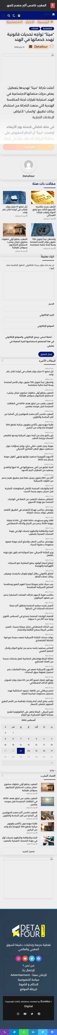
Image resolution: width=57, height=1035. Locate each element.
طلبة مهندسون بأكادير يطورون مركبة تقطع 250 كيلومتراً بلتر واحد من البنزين (20, 826)
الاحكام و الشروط (28, 984)
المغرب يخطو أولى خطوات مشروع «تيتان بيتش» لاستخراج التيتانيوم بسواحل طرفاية (14, 243)
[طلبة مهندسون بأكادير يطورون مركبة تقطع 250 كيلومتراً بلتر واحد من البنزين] (47, 826)
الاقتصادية (15, 22)
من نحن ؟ (28, 965)
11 (44, 745)
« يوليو (53, 770)
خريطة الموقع (28, 989)
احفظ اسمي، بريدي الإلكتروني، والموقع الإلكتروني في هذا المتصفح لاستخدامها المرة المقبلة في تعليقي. (29, 341)
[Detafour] (49, 15)
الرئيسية (44, 22)
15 (13, 745)
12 (36, 745)
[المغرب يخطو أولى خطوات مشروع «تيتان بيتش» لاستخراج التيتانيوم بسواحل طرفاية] (14, 229)
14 (21, 745)
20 (28, 751)
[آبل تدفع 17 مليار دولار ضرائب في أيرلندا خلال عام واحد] (14, 197)
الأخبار (30, 22)
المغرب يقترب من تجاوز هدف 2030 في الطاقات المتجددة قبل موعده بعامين (20, 801)
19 (36, 751)
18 (44, 751)
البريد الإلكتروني (47, 315)
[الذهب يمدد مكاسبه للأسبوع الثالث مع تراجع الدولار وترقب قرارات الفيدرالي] (43, 197)
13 (29, 745)
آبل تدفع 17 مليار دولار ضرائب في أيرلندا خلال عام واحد (14, 209)
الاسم (51, 304)
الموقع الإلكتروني (45, 326)
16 (5, 745)
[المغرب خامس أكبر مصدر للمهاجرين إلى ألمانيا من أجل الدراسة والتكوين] (47, 815)
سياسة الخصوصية (28, 979)
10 (52, 745)
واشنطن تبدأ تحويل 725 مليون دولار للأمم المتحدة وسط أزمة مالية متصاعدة (43, 242)
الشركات (34, 28)
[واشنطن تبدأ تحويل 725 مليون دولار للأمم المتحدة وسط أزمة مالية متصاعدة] (43, 229)
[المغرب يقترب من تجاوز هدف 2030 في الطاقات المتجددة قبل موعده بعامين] (47, 801)
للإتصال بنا (28, 970)
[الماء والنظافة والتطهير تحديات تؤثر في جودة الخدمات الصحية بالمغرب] (47, 840)
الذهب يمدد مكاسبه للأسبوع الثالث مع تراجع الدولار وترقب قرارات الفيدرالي (44, 210)
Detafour (41, 46)
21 (21, 751)
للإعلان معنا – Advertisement (29, 975)
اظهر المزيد (29, 146)
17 (52, 751)
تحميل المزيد (29, 851)
